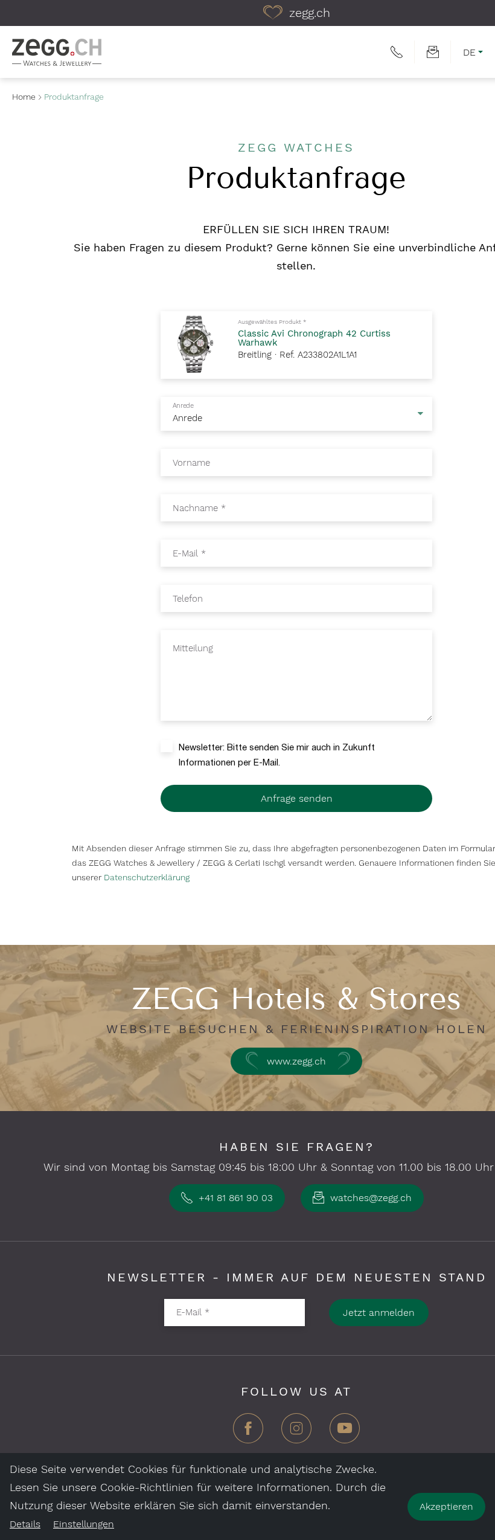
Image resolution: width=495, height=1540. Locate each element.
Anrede (183, 406)
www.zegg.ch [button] (296, 1061)
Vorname (191, 462)
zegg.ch (308, 12)
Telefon (188, 598)
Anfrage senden (297, 798)
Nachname (199, 507)
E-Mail (189, 552)
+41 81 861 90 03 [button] (234, 1197)
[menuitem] (396, 52)
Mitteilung (193, 648)
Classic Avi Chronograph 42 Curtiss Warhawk (314, 338)
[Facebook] (248, 1433)
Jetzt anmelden (379, 1312)
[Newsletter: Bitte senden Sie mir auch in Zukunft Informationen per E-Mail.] (170, 745)
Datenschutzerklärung (147, 877)
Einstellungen (83, 1524)
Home (24, 96)
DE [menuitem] (469, 52)
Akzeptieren (446, 1506)
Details (25, 1524)
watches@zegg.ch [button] (369, 1197)
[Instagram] (296, 1433)
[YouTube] (345, 1433)
